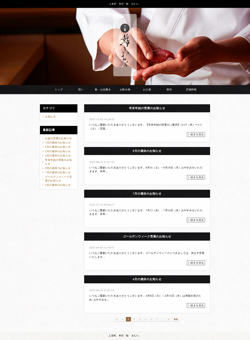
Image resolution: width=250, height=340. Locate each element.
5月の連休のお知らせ (58, 151)
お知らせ (50, 116)
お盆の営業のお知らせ (58, 138)
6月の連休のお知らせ (58, 146)
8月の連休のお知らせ (58, 168)
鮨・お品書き (103, 89)
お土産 (147, 89)
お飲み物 (125, 89)
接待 (169, 89)
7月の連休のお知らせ (58, 142)
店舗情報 (191, 89)
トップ (59, 89)
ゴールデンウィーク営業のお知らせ (58, 178)
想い (81, 89)
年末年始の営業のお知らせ (58, 162)
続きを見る (197, 134)
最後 (176, 319)
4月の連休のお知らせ (58, 155)
